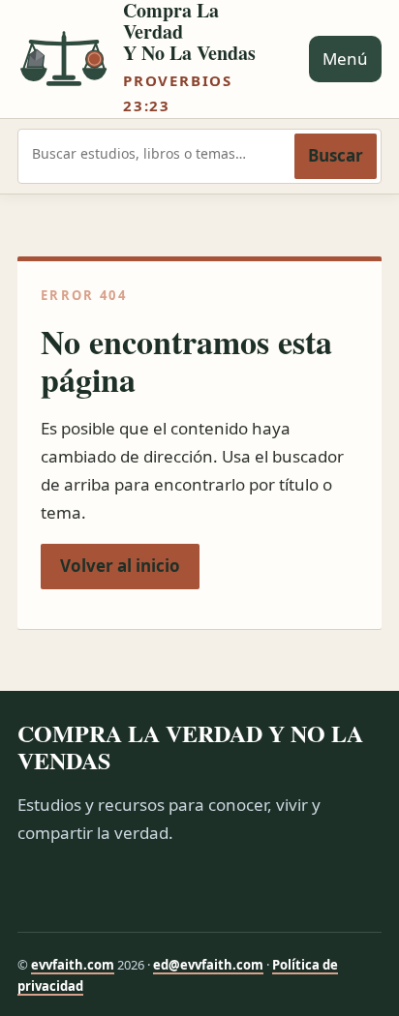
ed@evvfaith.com (208, 964)
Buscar (335, 155)
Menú (345, 58)
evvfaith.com (72, 964)
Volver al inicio (120, 565)
